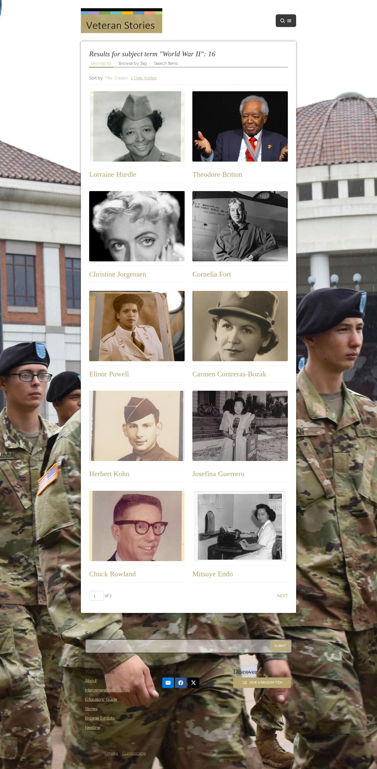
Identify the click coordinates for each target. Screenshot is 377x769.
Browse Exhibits (100, 718)
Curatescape (134, 753)
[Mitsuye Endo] (240, 526)
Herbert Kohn (109, 474)
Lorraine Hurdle (112, 174)
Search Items (166, 63)
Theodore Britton (217, 174)
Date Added (145, 78)
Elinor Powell (109, 374)
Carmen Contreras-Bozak (229, 374)
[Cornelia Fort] (240, 226)
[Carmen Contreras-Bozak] (240, 326)
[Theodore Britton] (240, 126)
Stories (91, 708)
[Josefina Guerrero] (240, 426)
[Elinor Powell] (137, 326)
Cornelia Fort (211, 274)
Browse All (101, 63)
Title (108, 78)
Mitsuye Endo (212, 574)
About (91, 680)
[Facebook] (181, 682)
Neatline (92, 727)
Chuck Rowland (112, 574)
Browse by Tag (133, 63)
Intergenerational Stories (107, 690)
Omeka (111, 753)
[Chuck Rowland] (137, 526)
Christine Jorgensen (117, 274)
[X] (193, 682)
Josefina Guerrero (218, 474)
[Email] (168, 682)
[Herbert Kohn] (137, 426)
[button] (286, 20)
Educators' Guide (101, 699)
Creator (121, 78)
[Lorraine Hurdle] (137, 126)
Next (282, 595)
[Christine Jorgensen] (137, 226)
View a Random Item (265, 682)
